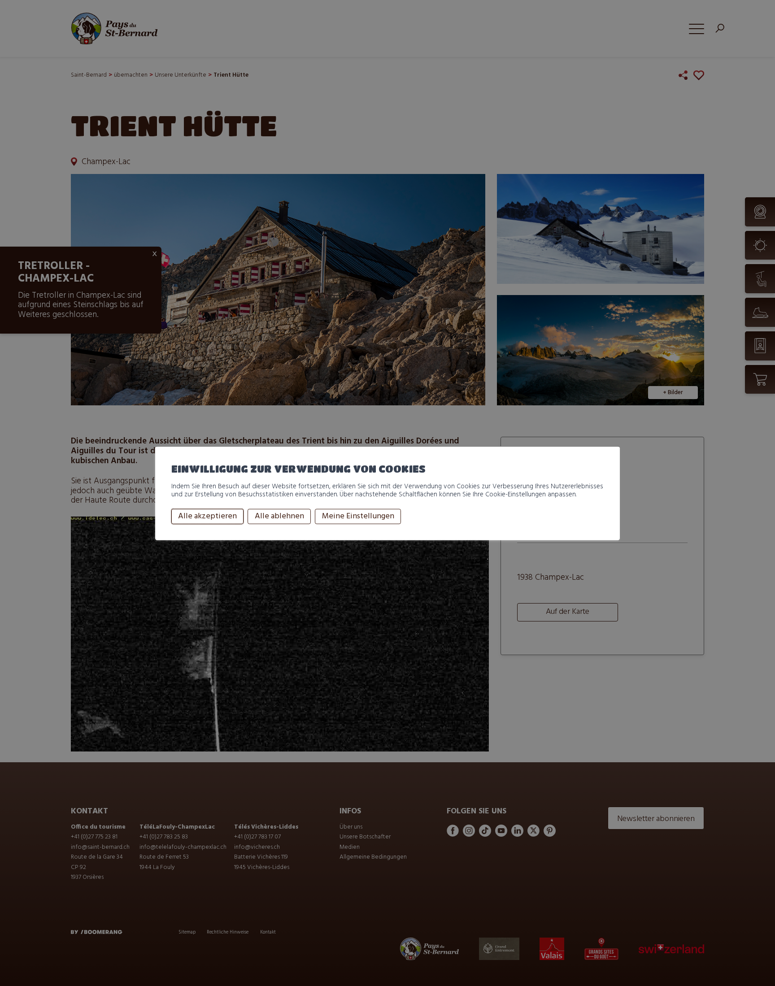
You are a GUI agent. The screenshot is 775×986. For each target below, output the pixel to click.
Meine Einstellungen (358, 516)
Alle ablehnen (279, 516)
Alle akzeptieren (207, 516)
